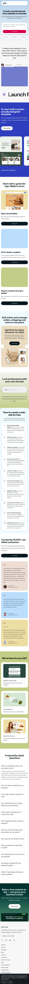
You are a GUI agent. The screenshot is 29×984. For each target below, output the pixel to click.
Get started (14, 31)
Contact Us (4, 957)
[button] (27, 346)
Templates (3, 949)
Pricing (3, 947)
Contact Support (5, 965)
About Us (3, 955)
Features (3, 944)
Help (2, 962)
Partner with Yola (5, 960)
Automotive (14, 37)
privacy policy (21, 976)
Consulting (22, 37)
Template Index (5, 970)
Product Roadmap (5, 972)
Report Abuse (4, 967)
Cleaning (6, 37)
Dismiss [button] (4, 982)
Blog (2, 952)
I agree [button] (10, 982)
